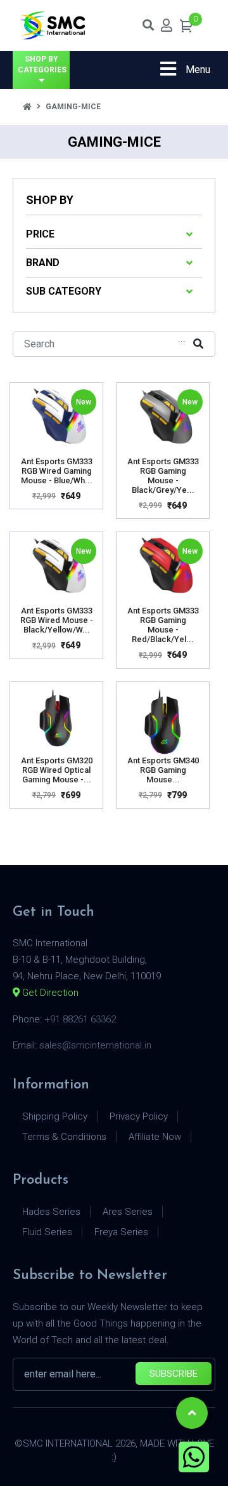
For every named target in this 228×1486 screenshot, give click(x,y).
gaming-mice (73, 106)
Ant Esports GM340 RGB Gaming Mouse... (163, 770)
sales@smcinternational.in (95, 1045)
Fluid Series (47, 1232)
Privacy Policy (139, 1116)
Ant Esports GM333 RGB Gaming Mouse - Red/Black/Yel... (163, 625)
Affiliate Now (155, 1136)
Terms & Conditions (64, 1136)
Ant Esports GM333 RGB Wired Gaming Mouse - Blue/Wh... (56, 471)
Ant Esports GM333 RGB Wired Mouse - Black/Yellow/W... (56, 620)
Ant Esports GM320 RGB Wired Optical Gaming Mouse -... (56, 770)
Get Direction (49, 992)
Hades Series (51, 1211)
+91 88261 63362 (80, 1019)
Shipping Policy (54, 1116)
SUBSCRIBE (173, 1373)
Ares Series (128, 1211)
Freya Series (121, 1232)
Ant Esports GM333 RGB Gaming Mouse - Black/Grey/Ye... (163, 476)
